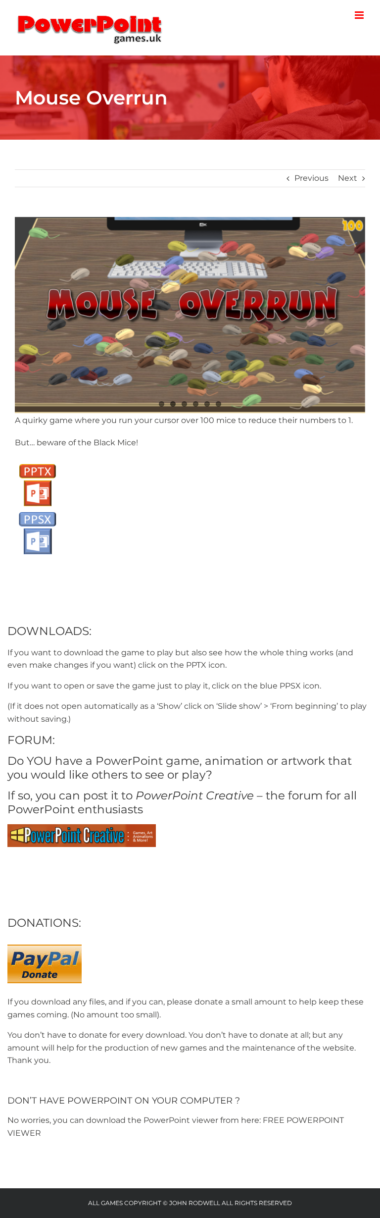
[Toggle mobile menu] (360, 15)
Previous (311, 178)
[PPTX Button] (37, 463)
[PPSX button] (37, 511)
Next (347, 178)
